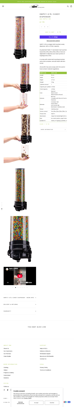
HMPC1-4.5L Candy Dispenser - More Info (19, 297)
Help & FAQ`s (43, 348)
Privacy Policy (28, 398)
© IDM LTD (7, 402)
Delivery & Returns (11, 304)
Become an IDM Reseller (47, 356)
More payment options (53, 41)
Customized (7, 375)
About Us (6, 348)
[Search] (68, 6)
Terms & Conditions (45, 370)
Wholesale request (45, 354)
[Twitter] (7, 390)
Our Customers (8, 351)
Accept (36, 403)
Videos (5, 370)
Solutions (6, 378)
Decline (52, 403)
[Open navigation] (3, 6)
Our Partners (7, 354)
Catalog (6, 367)
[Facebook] (4, 390)
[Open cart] (71, 6)
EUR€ (5, 398)
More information (47, 129)
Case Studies (7, 356)
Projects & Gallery (9, 372)
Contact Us (43, 359)
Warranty (7, 311)
